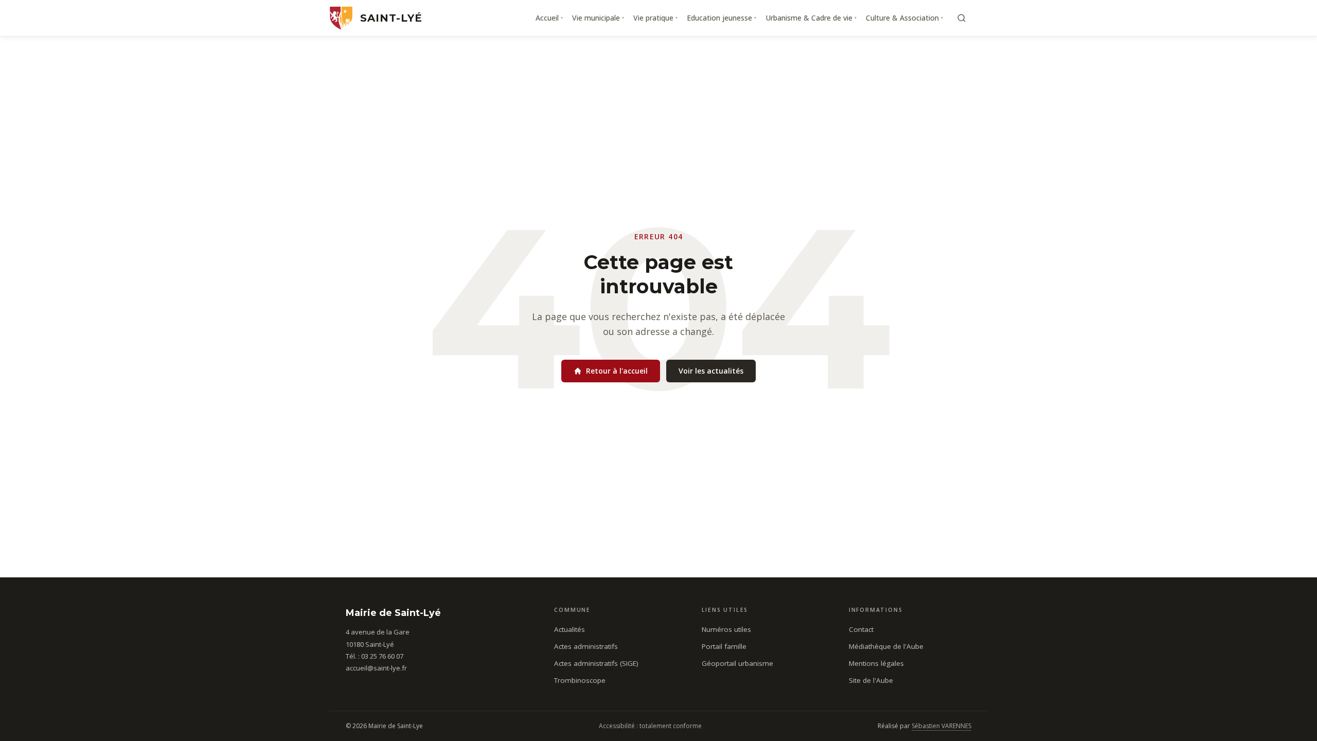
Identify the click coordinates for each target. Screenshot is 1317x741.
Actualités (569, 629)
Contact (861, 629)
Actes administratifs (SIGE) (596, 663)
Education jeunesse (721, 18)
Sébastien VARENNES (941, 725)
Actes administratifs (586, 646)
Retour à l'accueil (617, 371)
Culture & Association (904, 18)
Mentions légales (876, 663)
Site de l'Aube (871, 680)
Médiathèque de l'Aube (886, 646)
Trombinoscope (580, 680)
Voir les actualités (711, 371)
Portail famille (724, 646)
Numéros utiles (726, 629)
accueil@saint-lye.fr (376, 668)
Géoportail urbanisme (737, 663)
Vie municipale (598, 18)
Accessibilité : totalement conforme (650, 725)
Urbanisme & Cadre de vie (811, 18)
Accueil (549, 18)
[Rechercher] (961, 18)
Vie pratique (655, 18)
